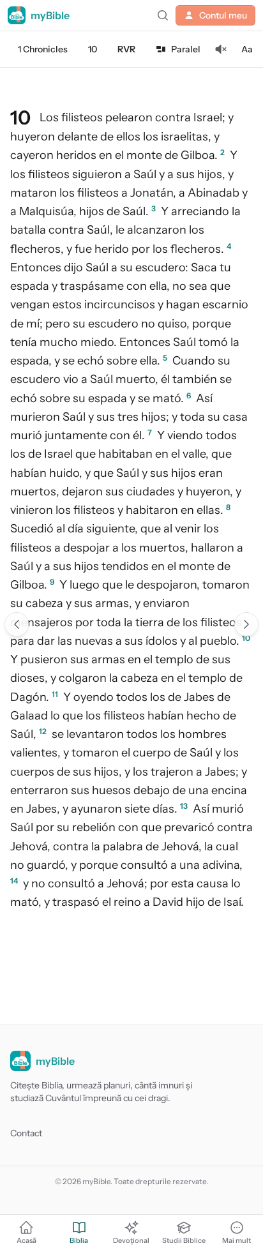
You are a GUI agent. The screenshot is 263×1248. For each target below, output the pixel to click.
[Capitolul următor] (246, 624)
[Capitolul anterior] (16, 624)
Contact (26, 1133)
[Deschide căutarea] (163, 15)
